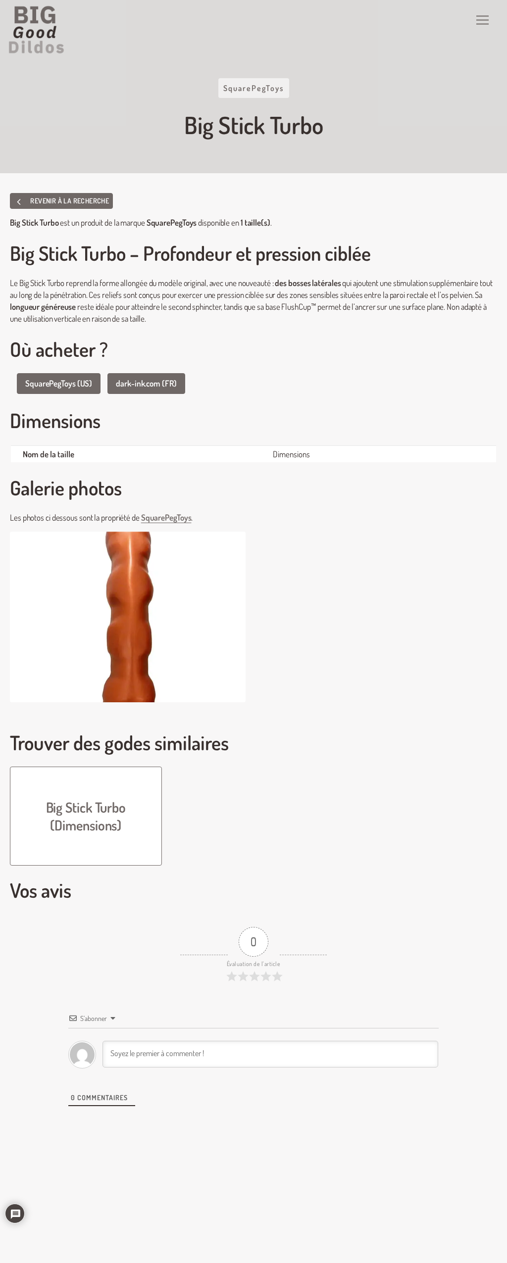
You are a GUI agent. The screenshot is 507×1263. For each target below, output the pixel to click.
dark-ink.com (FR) (146, 383)
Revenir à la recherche (69, 200)
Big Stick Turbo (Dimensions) (86, 816)
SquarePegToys (253, 88)
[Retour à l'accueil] (37, 29)
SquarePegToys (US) (58, 383)
